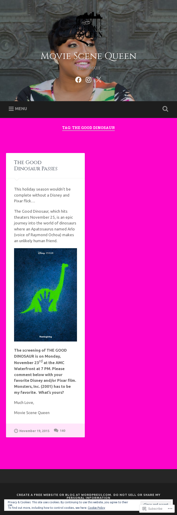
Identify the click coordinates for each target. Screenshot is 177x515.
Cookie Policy (96, 507)
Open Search (164, 109)
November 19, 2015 (34, 431)
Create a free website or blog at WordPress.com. (64, 494)
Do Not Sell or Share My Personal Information (113, 496)
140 (62, 431)
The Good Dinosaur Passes (35, 165)
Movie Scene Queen (88, 56)
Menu (21, 108)
